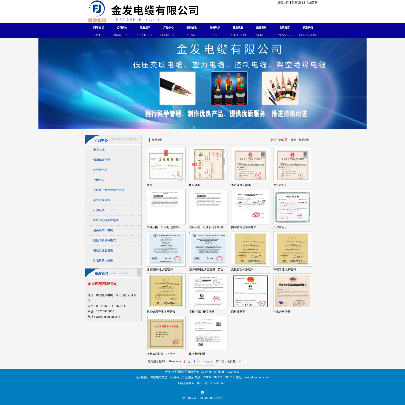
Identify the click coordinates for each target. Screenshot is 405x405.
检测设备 (238, 27)
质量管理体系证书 (242, 269)
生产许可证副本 (241, 185)
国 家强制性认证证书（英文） (207, 269)
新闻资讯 (192, 27)
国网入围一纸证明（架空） (163, 227)
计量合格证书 (281, 311)
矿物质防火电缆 (103, 260)
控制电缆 (99, 180)
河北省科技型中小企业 (161, 354)
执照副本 (194, 185)
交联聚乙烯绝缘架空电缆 (108, 190)
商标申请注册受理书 (201, 311)
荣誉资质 (261, 27)
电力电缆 (99, 149)
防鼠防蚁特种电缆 (104, 240)
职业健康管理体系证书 (161, 311)
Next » (208, 361)
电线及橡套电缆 (103, 250)
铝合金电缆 (100, 169)
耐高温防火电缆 (103, 230)
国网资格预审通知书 (243, 227)
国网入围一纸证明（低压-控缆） (206, 230)
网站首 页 (98, 27)
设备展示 (145, 27)
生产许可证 (280, 185)
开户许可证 (280, 227)
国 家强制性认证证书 (160, 269)
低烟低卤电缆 (101, 159)
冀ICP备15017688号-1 (211, 383)
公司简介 (122, 27)
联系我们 (297, 2)
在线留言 (312, 2)
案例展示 (215, 27)
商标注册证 (238, 311)
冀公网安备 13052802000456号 (202, 398)
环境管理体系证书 (284, 269)
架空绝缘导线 (101, 200)
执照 (149, 185)
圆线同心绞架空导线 (106, 220)
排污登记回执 (197, 354)
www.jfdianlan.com (257, 377)
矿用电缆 (99, 210)
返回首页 (282, 2)
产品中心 (168, 27)
